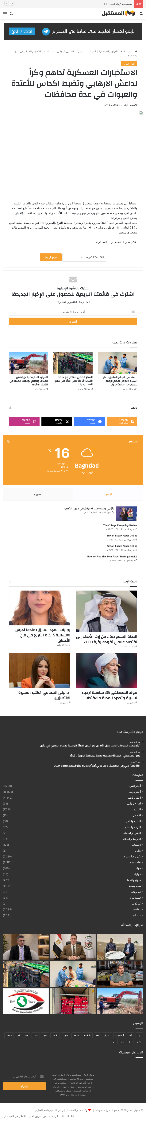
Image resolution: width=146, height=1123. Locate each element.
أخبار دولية (135, 791)
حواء (138, 868)
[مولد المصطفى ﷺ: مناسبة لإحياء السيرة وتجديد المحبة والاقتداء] (106, 670)
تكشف (87, 1035)
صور (45, 1035)
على (36, 1035)
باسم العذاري (42, 1110)
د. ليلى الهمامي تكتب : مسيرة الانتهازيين (44, 695)
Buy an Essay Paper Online (121, 535)
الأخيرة (38, 494)
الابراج (137, 809)
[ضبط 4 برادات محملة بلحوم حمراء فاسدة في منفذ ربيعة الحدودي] (73, 1001)
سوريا (65, 1035)
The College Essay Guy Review (120, 525)
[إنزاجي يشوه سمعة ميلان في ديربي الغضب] (126, 513)
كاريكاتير (136, 903)
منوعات (137, 915)
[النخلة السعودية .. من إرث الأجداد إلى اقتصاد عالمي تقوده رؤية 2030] (106, 611)
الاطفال (137, 815)
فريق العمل (34, 1116)
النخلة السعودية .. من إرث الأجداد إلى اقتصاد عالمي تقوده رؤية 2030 (106, 639)
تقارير (137, 850)
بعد (97, 1035)
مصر (139, 1041)
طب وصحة (135, 885)
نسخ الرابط (50, 257)
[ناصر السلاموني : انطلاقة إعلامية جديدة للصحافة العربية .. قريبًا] (73, 947)
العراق (107, 1035)
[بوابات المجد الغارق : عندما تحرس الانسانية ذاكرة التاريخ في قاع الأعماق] (39, 608)
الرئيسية (130, 51)
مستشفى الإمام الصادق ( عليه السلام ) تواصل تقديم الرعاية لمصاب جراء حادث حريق (87, 3)
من (122, 1041)
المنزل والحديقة (132, 832)
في (18, 1035)
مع (130, 1041)
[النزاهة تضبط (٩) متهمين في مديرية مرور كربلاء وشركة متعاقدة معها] (26, 1001)
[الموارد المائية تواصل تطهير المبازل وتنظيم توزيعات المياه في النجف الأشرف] (28, 363)
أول (139, 1035)
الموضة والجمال (132, 838)
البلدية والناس (133, 821)
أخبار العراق (117, 51)
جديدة (76, 1035)
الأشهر (108, 494)
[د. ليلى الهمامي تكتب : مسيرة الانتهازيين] (39, 670)
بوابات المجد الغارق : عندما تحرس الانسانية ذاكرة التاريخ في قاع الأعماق (42, 635)
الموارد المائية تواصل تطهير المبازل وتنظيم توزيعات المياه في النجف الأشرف (29, 381)
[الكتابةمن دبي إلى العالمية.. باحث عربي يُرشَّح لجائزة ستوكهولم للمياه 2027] (26, 947)
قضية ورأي (135, 897)
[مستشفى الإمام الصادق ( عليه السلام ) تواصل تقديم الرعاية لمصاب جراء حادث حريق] (117, 363)
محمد (9, 1035)
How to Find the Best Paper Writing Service (112, 556)
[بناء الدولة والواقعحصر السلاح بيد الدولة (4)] (120, 974)
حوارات (137, 874)
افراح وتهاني (134, 803)
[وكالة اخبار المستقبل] (117, 13)
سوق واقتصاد (133, 880)
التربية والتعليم (133, 827)
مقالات (137, 909)
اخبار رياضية (134, 797)
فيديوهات (136, 891)
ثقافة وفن (135, 862)
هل (114, 1041)
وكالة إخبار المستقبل (76, 1110)
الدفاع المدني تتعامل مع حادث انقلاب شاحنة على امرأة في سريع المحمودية (74, 381)
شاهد (54, 1035)
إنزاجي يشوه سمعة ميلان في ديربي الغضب (88, 508)
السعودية (119, 1035)
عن (26, 1035)
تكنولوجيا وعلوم (132, 856)
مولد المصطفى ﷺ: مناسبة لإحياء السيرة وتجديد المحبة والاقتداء (109, 695)
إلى (130, 1035)
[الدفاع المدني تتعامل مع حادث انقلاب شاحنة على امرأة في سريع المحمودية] (72, 363)
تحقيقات (136, 844)
